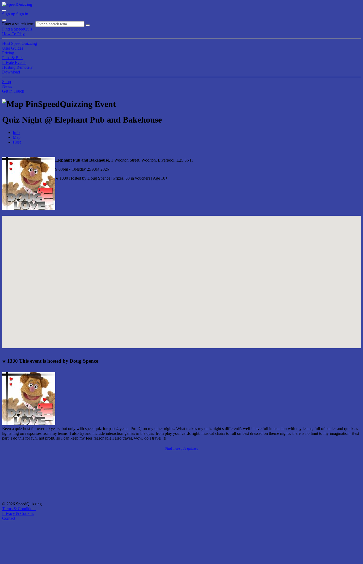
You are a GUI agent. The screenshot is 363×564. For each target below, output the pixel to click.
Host (17, 142)
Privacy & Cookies (18, 513)
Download (11, 72)
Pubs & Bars (12, 57)
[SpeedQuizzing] (17, 4)
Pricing (8, 53)
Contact (8, 518)
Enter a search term (18, 23)
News (7, 86)
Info (16, 132)
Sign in (22, 14)
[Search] (88, 25)
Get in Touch (13, 91)
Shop (6, 81)
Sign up (8, 14)
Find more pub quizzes (181, 448)
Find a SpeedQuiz (17, 29)
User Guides (12, 48)
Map (16, 137)
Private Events (14, 62)
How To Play (13, 34)
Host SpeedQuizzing (19, 43)
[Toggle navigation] (4, 20)
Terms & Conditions (19, 508)
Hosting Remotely (17, 67)
